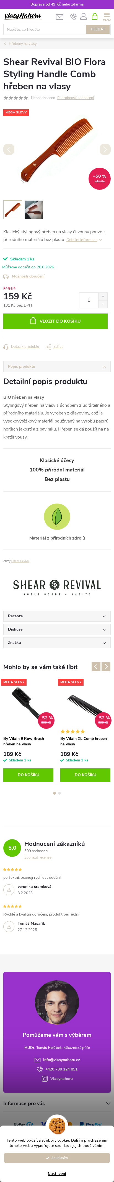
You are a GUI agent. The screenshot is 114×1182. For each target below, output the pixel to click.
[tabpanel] (28, 731)
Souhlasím (59, 1157)
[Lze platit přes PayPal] (90, 1124)
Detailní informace (81, 239)
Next (106, 666)
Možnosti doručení (28, 276)
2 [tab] (59, 793)
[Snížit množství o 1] (102, 304)
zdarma (77, 4)
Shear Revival (20, 561)
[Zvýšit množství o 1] (102, 296)
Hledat (98, 29)
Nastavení (57, 1174)
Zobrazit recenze (37, 857)
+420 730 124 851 (61, 1069)
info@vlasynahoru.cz (61, 1059)
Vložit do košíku (60, 321)
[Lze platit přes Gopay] (24, 1124)
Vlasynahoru (61, 1078)
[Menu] (106, 16)
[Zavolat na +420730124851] (73, 16)
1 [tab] (54, 793)
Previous (96, 666)
